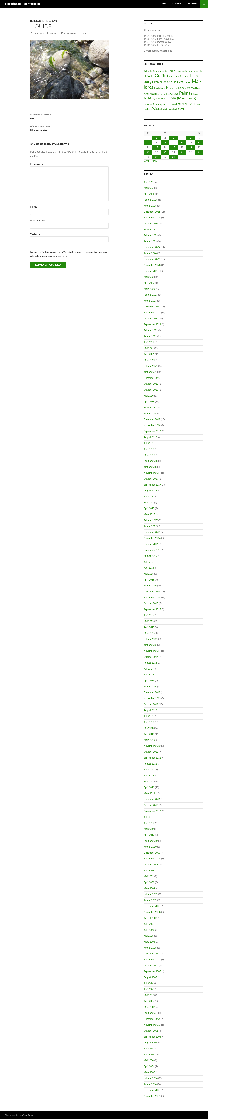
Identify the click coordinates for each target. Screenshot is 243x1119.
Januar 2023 (150, 301)
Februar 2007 (151, 1013)
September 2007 (152, 971)
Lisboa (187, 82)
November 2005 (152, 1096)
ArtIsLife (148, 71)
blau (178, 71)
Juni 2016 (149, 568)
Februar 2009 (151, 894)
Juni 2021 (149, 342)
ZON (181, 108)
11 (182, 143)
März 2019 (149, 408)
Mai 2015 (149, 621)
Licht (180, 82)
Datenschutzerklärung (171, 4)
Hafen (186, 76)
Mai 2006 (149, 1060)
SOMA (161, 98)
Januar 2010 (150, 847)
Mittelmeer (180, 88)
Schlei (147, 98)
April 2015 (149, 627)
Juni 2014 (149, 675)
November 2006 (152, 1025)
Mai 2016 (149, 574)
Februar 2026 (151, 200)
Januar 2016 (150, 586)
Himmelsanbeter (40, 129)
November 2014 (152, 651)
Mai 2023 (149, 277)
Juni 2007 (149, 989)
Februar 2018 (151, 461)
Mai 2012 (149, 782)
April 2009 (149, 882)
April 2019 (149, 402)
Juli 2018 (148, 443)
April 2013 (149, 734)
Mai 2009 (149, 876)
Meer (170, 87)
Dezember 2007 (152, 954)
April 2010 (149, 835)
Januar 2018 (150, 467)
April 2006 (149, 1066)
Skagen (154, 99)
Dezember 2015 (152, 592)
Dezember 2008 (152, 906)
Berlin (171, 71)
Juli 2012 (148, 770)
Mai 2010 (149, 829)
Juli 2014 (148, 669)
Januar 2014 (150, 687)
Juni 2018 (149, 449)
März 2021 (149, 360)
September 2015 (152, 609)
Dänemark (192, 71)
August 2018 (150, 437)
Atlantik (163, 71)
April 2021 (149, 354)
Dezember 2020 (152, 378)
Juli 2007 (148, 983)
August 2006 (150, 1043)
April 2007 (149, 1001)
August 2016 (150, 556)
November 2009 (152, 859)
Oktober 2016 (151, 544)
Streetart (187, 103)
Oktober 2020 (151, 384)
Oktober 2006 (151, 1031)
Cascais (183, 71)
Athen (156, 71)
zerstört (173, 109)
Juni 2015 (149, 615)
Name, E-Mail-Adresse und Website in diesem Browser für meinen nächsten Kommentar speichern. (68, 254)
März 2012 (149, 793)
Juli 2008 (148, 924)
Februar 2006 (151, 1078)
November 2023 (152, 265)
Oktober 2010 (151, 805)
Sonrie (156, 104)
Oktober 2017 (151, 479)
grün (180, 76)
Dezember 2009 (152, 853)
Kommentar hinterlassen (77, 33)
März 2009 (149, 888)
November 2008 (152, 912)
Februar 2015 (151, 639)
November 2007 (152, 960)
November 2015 (152, 598)
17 (173, 147)
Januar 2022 (150, 336)
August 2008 (150, 918)
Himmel (157, 82)
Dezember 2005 (152, 1090)
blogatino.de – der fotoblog (22, 3)
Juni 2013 (149, 722)
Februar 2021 (151, 366)
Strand (172, 104)
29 (156, 157)
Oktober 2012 (151, 752)
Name (34, 206)
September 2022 (152, 324)
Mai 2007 (149, 995)
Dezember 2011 (152, 799)
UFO (41, 117)
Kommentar (38, 164)
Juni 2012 (149, 776)
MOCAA (191, 88)
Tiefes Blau (51, 21)
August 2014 (150, 663)
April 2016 (149, 580)
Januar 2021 (150, 372)
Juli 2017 (148, 497)
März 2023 (149, 289)
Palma (185, 93)
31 (173, 157)
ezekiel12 (54, 33)
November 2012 (152, 746)
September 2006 (152, 1037)
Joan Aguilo (169, 82)
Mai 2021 (149, 348)
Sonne (148, 104)
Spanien (163, 104)
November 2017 (152, 473)
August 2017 (150, 491)
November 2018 (152, 425)
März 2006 (149, 1072)
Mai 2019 (149, 396)
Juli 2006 (148, 1049)
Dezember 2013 (152, 692)
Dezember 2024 (152, 247)
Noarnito (158, 94)
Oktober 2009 (151, 865)
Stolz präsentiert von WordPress (19, 1115)
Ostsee (174, 93)
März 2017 (149, 514)
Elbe (201, 71)
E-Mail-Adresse (40, 220)
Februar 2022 (151, 330)
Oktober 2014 (151, 657)
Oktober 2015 (151, 603)
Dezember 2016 (152, 532)
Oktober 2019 (151, 390)
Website (35, 234)
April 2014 (149, 681)
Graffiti (161, 76)
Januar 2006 (150, 1084)
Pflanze (194, 94)
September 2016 (152, 550)
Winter (166, 109)
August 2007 (150, 977)
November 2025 (152, 218)
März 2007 (149, 1007)
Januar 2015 (150, 645)
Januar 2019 (150, 414)
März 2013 (149, 740)
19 (190, 147)
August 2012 (150, 764)
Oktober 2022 (151, 319)
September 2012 (152, 758)
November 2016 (152, 538)
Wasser (157, 108)
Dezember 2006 (152, 1019)
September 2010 (152, 811)
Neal (152, 94)
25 (182, 152)
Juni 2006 (149, 1055)
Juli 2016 (148, 562)
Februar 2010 (151, 841)
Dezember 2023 (152, 259)
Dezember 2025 (152, 212)
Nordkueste (37, 21)
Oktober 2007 (151, 966)
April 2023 (149, 283)
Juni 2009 (149, 871)
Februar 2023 (151, 295)
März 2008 (149, 942)
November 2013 (152, 698)
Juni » (154, 161)
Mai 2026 (149, 188)
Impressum (193, 4)
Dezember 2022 (152, 307)
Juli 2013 (148, 716)
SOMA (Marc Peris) (180, 98)
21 (148, 152)
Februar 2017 (151, 520)
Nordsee (166, 94)
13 (199, 143)
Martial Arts (159, 88)
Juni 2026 (149, 182)
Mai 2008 (149, 936)
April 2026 (149, 194)
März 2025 (149, 230)
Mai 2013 (149, 728)
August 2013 (150, 710)
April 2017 (149, 508)
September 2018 (152, 431)
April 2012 (149, 787)
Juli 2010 (148, 817)
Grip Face (173, 76)
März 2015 (149, 633)
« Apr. (146, 161)
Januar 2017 (150, 526)
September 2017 (152, 485)
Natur (146, 94)
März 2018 (149, 455)
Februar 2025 (151, 235)
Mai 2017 (149, 503)
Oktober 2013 (151, 704)
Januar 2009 (150, 900)
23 (165, 152)
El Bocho (149, 76)
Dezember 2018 (152, 419)
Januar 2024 (150, 253)
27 (199, 152)
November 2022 (152, 313)
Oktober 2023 (151, 271)
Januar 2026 (150, 206)
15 (156, 147)
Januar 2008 (150, 948)
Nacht (198, 88)
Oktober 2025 (151, 224)
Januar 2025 (150, 241)
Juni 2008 (149, 930)
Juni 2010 (149, 823)
